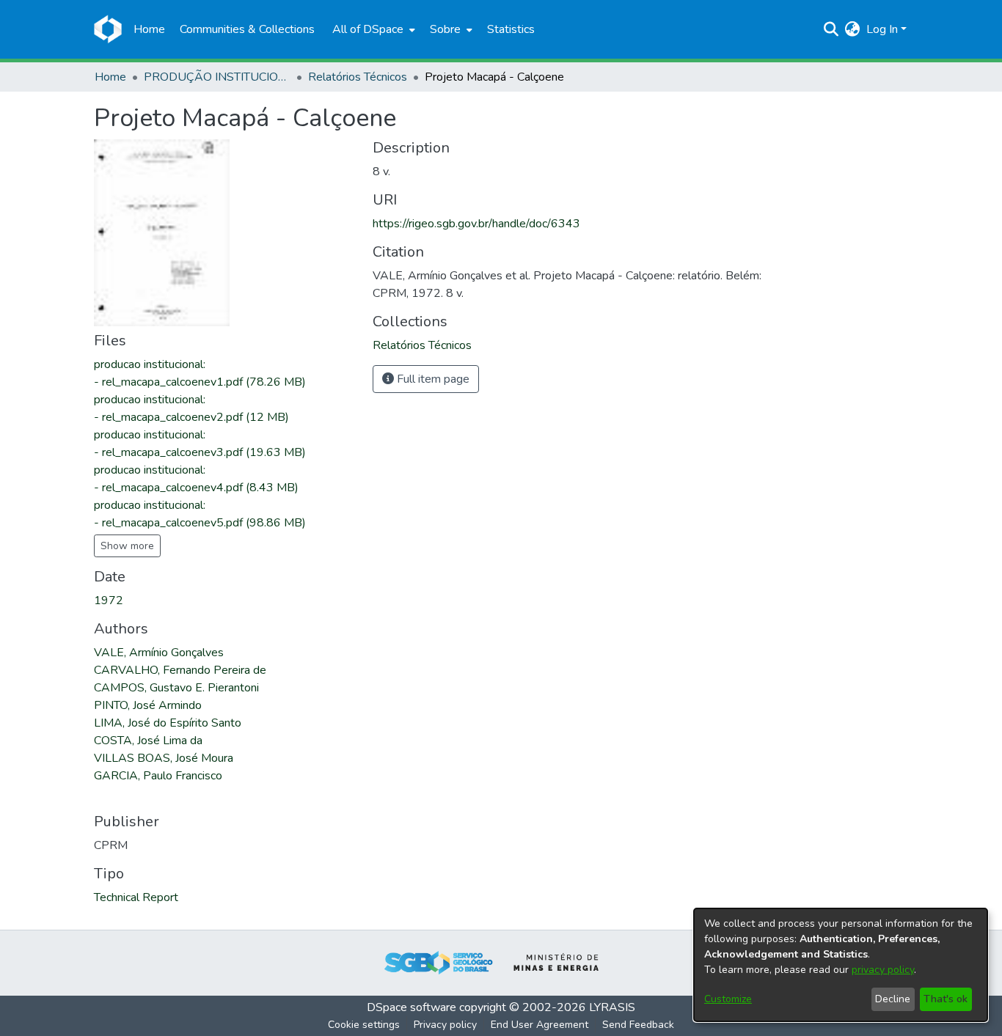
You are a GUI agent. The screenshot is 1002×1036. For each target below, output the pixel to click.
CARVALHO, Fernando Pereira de (180, 670)
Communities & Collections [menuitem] (247, 29)
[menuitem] (372, 29)
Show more (127, 546)
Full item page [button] (431, 379)
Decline (892, 999)
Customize (728, 999)
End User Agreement (539, 1025)
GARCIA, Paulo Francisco (158, 776)
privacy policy (883, 970)
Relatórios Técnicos (357, 77)
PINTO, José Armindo (148, 705)
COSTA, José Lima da (148, 740)
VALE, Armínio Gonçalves (159, 652)
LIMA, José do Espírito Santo (167, 723)
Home (110, 77)
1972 (108, 600)
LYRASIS (612, 1007)
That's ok (946, 999)
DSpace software (411, 1007)
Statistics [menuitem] (511, 29)
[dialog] (840, 964)
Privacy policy (445, 1025)
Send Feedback (638, 1025)
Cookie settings (364, 1025)
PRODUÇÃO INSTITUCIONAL (217, 77)
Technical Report (136, 897)
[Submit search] (831, 29)
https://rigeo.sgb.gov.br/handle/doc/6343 (476, 224)
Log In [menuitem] (882, 29)
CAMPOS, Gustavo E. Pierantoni (176, 688)
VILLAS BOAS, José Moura (163, 758)
